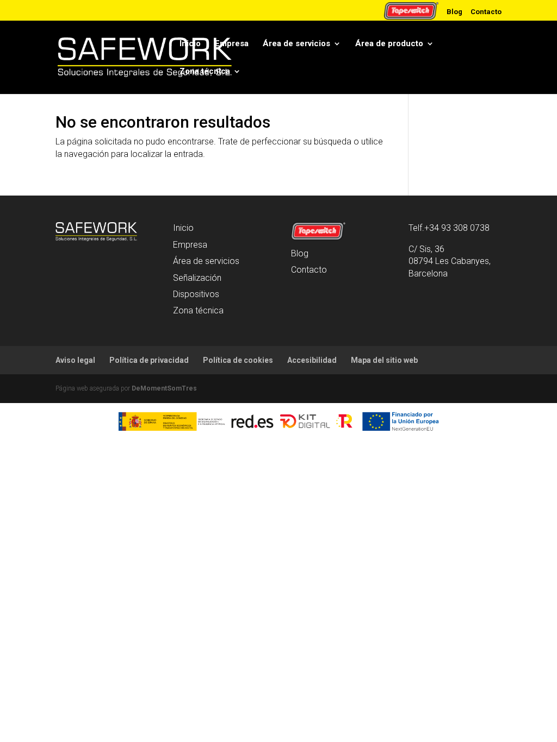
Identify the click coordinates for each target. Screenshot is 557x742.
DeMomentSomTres (164, 388)
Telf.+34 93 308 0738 (449, 228)
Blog (454, 11)
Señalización (197, 278)
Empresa (232, 43)
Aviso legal (75, 360)
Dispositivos (196, 294)
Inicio (190, 43)
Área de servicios (296, 43)
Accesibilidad (312, 360)
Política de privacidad (149, 360)
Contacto (486, 11)
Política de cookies (238, 360)
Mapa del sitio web (384, 360)
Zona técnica (205, 71)
